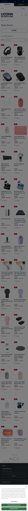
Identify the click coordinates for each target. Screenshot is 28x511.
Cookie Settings (14, 501)
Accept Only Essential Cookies (14, 505)
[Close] (26, 486)
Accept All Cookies (14, 508)
